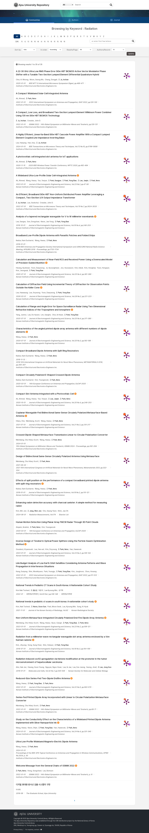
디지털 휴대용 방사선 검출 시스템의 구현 (33, 784)
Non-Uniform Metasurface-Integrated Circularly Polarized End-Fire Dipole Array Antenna (60, 617)
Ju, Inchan (64, 80)
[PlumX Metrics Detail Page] (126, 75)
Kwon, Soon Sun (39, 607)
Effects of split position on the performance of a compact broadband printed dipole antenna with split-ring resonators (62, 482)
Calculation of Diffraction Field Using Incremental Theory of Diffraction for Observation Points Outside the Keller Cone (62, 286)
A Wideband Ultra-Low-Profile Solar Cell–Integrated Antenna (46, 175)
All (17, 36)
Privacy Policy (18, 829)
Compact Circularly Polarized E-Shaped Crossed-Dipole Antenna (48, 375)
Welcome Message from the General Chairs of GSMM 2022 (45, 765)
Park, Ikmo (32, 98)
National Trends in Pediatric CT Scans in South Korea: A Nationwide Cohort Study (56, 585)
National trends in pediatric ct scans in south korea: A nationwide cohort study (55, 601)
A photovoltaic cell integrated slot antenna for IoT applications (47, 156)
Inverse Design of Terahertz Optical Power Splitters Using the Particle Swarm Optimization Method (61, 543)
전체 (16, 42)
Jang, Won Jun (35, 511)
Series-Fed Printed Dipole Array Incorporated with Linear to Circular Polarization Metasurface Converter (62, 699)
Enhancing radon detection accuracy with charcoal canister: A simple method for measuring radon (61, 504)
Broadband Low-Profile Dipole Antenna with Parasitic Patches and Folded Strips (55, 235)
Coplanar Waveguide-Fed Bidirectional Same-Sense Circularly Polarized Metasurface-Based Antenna (61, 414)
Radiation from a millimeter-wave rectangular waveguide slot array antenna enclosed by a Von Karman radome (63, 638)
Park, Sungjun (55, 181)
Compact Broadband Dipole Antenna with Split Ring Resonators (47, 350)
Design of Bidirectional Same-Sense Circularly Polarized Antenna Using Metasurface (57, 456)
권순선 (35, 590)
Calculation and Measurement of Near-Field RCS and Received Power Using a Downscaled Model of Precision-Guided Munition (64, 261)
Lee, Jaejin (84, 181)
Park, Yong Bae (70, 181)
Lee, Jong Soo (105, 667)
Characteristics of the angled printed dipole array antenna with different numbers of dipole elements (61, 330)
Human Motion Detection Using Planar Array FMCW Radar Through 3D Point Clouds (57, 522)
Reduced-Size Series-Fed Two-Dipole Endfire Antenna (43, 678)
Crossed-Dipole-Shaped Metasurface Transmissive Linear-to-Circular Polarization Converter (62, 434)
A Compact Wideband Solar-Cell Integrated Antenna (42, 93)
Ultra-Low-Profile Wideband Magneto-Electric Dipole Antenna (46, 741)
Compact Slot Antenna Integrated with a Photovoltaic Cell (45, 393)
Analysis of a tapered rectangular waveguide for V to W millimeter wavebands (55, 216)
